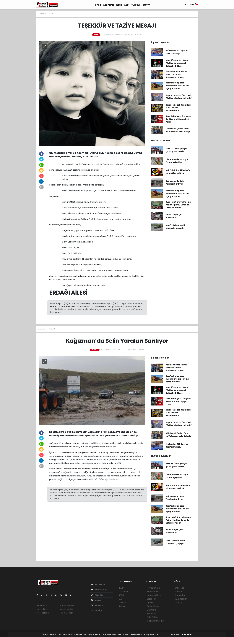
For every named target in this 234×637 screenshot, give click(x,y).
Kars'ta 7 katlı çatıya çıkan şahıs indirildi (176, 150)
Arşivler (98, 600)
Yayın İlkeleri (42, 609)
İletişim (98, 610)
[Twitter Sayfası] (43, 595)
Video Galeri (101, 589)
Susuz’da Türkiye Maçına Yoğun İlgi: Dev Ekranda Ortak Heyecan (178, 205)
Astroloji (178, 602)
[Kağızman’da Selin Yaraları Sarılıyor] (92, 390)
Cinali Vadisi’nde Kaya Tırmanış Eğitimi (177, 161)
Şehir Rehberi (153, 617)
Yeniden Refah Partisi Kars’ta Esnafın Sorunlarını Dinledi (176, 74)
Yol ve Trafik (152, 591)
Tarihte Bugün (153, 606)
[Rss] (62, 595)
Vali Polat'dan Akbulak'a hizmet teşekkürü (178, 171)
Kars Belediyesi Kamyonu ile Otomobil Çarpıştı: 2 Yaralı (178, 119)
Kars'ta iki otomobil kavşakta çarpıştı (175, 226)
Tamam (187, 634)
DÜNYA (146, 5)
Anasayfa (42, 13)
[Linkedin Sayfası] (57, 595)
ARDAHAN (108, 5)
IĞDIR (119, 5)
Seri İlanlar (151, 613)
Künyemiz (99, 605)
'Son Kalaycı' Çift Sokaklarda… (174, 216)
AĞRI (126, 5)
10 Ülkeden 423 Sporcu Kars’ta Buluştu (177, 52)
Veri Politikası (43, 612)
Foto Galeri (100, 584)
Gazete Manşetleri (155, 620)
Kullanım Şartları (67, 605)
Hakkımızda (42, 605)
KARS (98, 5)
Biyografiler (180, 595)
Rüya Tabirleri (181, 599)
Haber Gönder (66, 612)
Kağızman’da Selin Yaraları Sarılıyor (175, 182)
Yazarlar (98, 595)
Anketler (178, 591)
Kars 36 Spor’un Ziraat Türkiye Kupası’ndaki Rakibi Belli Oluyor (177, 63)
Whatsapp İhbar (67, 609)
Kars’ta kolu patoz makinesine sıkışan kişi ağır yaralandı (177, 85)
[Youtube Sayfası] (52, 595)
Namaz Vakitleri (154, 595)
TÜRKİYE (135, 5)
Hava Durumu (153, 588)
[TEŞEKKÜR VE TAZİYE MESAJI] (92, 93)
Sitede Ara (179, 588)
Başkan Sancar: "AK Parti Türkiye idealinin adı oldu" (179, 96)
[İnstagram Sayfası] (48, 595)
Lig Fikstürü (152, 602)
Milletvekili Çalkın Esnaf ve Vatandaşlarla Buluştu (178, 130)
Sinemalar (151, 610)
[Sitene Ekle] (72, 595)
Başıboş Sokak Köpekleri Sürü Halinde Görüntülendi (178, 108)
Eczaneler (151, 599)
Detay (176, 634)
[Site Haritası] (67, 595)
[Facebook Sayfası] (38, 595)
